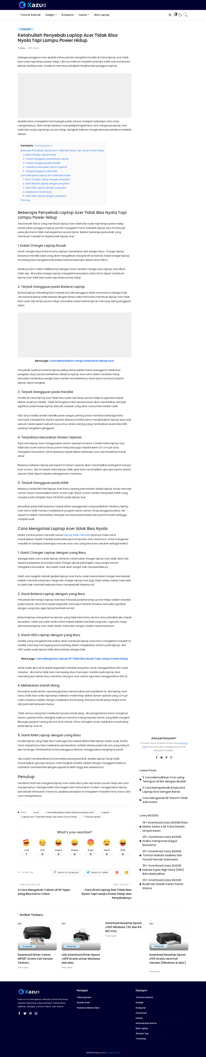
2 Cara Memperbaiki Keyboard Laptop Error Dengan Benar (163, 790)
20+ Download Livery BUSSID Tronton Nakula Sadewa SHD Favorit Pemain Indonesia (162, 855)
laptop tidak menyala (77, 535)
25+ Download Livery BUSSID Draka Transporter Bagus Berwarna (161, 841)
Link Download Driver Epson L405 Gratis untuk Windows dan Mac (81, 959)
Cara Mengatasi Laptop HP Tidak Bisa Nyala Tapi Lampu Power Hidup (82, 658)
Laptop (105, 812)
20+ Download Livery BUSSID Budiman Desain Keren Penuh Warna (162, 884)
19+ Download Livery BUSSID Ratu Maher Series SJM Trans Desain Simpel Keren (165, 827)
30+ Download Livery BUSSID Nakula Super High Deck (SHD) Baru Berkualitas (163, 870)
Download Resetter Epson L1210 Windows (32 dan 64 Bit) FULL (123, 927)
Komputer (26, 29)
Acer (37, 812)
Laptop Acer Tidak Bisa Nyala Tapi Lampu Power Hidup (50, 817)
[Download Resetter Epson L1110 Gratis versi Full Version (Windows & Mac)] (168, 935)
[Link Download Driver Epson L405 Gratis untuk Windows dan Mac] (81, 935)
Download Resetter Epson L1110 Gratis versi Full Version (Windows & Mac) (167, 959)
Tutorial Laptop (93, 817)
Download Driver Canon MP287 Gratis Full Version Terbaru (35, 959)
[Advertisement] (74, 95)
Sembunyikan (43, 145)
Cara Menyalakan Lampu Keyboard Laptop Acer (82, 360)
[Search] (185, 15)
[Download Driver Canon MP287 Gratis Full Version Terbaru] (37, 935)
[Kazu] (32, 5)
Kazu (22, 48)
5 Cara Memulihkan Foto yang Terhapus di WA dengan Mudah (164, 779)
